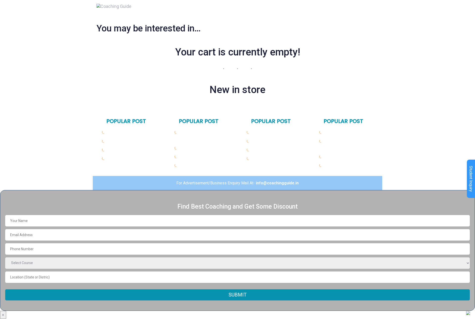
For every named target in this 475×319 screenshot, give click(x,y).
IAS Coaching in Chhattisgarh (351, 156)
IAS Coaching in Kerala (272, 158)
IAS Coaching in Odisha (273, 141)
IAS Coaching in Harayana (131, 141)
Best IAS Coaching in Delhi (131, 132)
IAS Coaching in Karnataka (276, 149)
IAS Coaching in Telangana (349, 132)
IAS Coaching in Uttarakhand (206, 156)
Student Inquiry (471, 179)
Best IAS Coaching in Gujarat (206, 148)
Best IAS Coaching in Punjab (133, 149)
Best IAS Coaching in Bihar (275, 132)
